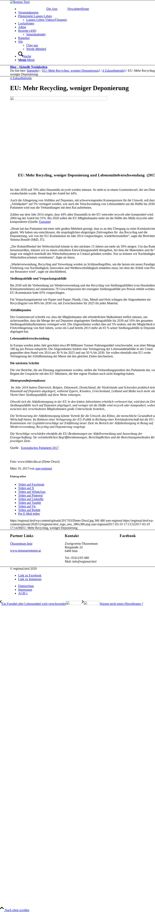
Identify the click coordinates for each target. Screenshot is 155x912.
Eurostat (44, 221)
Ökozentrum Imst (21, 543)
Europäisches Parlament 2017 (40, 448)
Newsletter (74, 9)
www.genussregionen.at (25, 550)
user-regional (43, 468)
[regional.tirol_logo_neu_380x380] (19, 2)
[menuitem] (51, 9)
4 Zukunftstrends (21, 78)
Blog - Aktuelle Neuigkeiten (28, 67)
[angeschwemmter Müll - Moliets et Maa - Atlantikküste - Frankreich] (58, 99)
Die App (51, 9)
